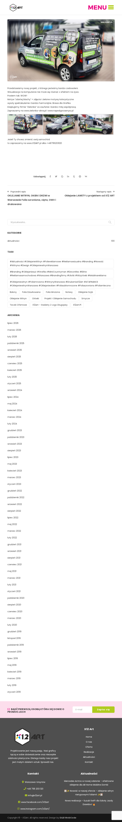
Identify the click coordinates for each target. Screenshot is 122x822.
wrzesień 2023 (14, 443)
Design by (62, 817)
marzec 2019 (14, 678)
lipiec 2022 (12, 517)
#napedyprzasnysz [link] (44, 147)
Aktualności (13, 240)
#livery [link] (68, 158)
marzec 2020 (14, 618)
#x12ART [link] (36, 158)
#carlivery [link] (12, 165)
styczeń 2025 (14, 383)
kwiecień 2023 (14, 470)
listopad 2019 (14, 638)
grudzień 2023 (14, 430)
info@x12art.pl (35, 795)
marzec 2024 (14, 417)
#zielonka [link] (12, 147)
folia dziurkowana (31, 292)
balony (13, 292)
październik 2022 (15, 497)
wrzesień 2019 (14, 651)
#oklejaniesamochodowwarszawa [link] (25, 154)
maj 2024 (12, 403)
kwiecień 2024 (14, 410)
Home (89, 736)
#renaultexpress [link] (35, 165)
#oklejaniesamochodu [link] (83, 154)
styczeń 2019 (14, 691)
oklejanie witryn (18, 298)
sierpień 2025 (14, 356)
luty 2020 (12, 624)
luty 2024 (12, 423)
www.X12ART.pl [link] (34, 143)
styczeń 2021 (14, 591)
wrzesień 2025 (14, 349)
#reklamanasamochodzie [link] (57, 154)
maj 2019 (12, 665)
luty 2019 (11, 685)
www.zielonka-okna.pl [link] (35, 110)
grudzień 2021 (14, 544)
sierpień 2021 (13, 557)
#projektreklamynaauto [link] (57, 161)
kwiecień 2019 (14, 671)
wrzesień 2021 (14, 551)
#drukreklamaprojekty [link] (52, 158)
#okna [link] (111, 147)
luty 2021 (11, 584)
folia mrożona (53, 292)
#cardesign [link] (100, 161)
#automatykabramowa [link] (94, 147)
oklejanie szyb (85, 292)
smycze (86, 298)
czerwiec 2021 (14, 564)
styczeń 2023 (14, 484)
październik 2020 (15, 598)
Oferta (88, 746)
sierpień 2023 (14, 450)
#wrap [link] (22, 165)
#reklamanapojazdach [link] (19, 158)
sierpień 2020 (14, 604)
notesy (69, 292)
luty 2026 (12, 336)
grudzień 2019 (14, 631)
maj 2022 (12, 524)
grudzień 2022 (14, 490)
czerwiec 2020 (14, 611)
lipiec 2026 (12, 323)
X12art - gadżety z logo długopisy (50, 304)
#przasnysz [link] (61, 147)
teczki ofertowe (18, 304)
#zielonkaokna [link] (26, 147)
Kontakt (89, 762)
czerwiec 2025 (14, 363)
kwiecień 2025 (14, 370)
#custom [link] (39, 161)
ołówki (35, 298)
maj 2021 (11, 571)
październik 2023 (15, 437)
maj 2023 (12, 463)
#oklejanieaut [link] (64, 150)
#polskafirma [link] (74, 147)
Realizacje (89, 751)
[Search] (109, 222)
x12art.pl (77, 304)
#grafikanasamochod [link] (81, 161)
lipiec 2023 (12, 457)
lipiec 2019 (12, 658)
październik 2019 (15, 644)
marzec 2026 (14, 329)
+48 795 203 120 (35, 788)
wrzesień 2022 (14, 504)
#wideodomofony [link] (34, 150)
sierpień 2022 (14, 510)
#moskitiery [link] (50, 150)
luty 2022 (12, 537)
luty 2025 (12, 376)
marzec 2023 (14, 477)
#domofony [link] (79, 150)
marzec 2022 (14, 530)
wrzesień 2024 (14, 390)
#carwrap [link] (12, 161)
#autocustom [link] (25, 161)
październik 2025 (15, 343)
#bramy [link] (19, 150)
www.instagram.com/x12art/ (35, 808)
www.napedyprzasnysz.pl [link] (60, 110)
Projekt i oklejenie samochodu (60, 298)
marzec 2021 (13, 577)
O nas (89, 741)
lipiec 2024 (13, 396)
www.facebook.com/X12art (35, 802)
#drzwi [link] (11, 150)
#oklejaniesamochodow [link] (98, 150)
